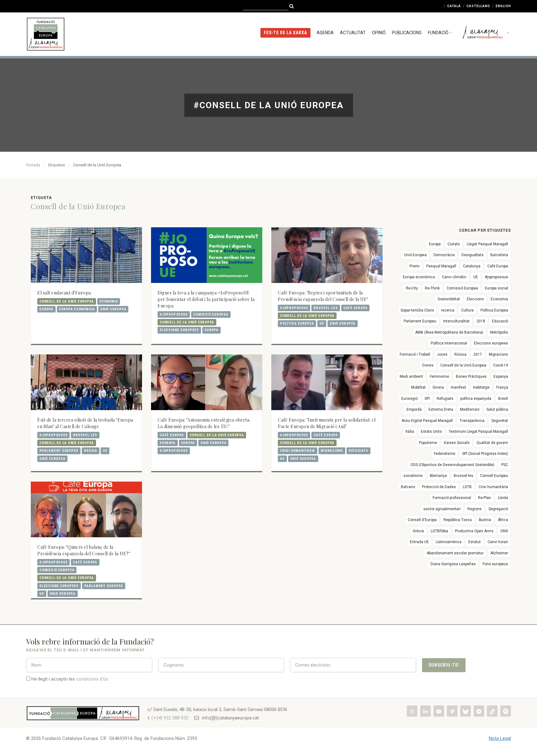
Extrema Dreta (441, 409)
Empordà (414, 409)
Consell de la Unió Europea (66, 301)
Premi (415, 266)
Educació (500, 321)
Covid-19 (500, 365)
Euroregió (409, 398)
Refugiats (358, 451)
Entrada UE (419, 542)
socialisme (413, 476)
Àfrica (503, 520)
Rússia (90, 451)
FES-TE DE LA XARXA (285, 32)
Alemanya (438, 476)
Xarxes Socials (457, 443)
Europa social (496, 288)
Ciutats (454, 244)
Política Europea (297, 323)
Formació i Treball (415, 354)
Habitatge (481, 387)
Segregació (498, 509)
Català (454, 6)
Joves (442, 354)
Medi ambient (411, 376)
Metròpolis (499, 332)
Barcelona (499, 255)
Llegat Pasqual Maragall (487, 244)
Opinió (379, 32)
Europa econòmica (77, 309)
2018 (480, 321)
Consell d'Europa (422, 520)
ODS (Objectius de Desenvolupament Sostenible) (452, 465)
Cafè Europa (355, 308)
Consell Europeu (494, 476)
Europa (46, 309)
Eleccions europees (179, 330)
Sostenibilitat (449, 299)
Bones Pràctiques (471, 376)
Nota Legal (500, 738)
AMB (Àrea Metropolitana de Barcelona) (449, 332)
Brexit (503, 398)
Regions (474, 509)
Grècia (418, 531)
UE (321, 323)
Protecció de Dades (439, 487)
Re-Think (432, 288)
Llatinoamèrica (448, 542)
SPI (427, 398)
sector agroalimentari (442, 509)
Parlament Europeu (58, 451)
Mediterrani (470, 409)
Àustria (485, 520)
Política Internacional (449, 343)
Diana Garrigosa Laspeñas (453, 564)
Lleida (503, 498)
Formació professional (452, 498)
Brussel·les (325, 308)
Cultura (467, 310)
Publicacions (407, 32)
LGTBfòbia (439, 531)
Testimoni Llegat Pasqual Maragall (478, 431)
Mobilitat (418, 387)
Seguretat (499, 420)
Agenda (325, 32)
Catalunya (471, 266)
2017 (477, 354)
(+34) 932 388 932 (169, 718)
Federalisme (444, 453)
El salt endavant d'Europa (64, 293)
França (502, 387)
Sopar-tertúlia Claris (417, 310)
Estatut (474, 542)
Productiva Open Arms (474, 531)
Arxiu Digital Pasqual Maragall (427, 420)
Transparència (472, 420)
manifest (458, 387)
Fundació (438, 32)
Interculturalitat (456, 321)
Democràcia (444, 255)
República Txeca (457, 520)
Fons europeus (495, 564)
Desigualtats (472, 255)
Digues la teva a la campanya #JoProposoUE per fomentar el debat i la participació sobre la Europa (206, 299)
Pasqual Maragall (441, 266)
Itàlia (410, 431)
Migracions (332, 451)
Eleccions (475, 299)
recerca (447, 310)
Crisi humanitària (297, 451)
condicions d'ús (92, 679)
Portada (33, 165)
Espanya (167, 443)
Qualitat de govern (492, 443)
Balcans (408, 487)
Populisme (428, 443)
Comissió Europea (210, 314)
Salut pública (497, 409)
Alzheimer (499, 553)
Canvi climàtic (454, 277)
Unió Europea (113, 309)
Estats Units (431, 431)
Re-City (412, 288)
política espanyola (475, 398)
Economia (108, 301)
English (503, 6)
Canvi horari (498, 542)
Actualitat (353, 32)
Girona (438, 387)
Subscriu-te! (444, 665)
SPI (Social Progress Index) (485, 453)
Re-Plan (484, 498)
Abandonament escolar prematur (455, 553)
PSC (504, 465)
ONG (504, 531)
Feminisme (439, 376)
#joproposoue (174, 314)
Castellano (478, 6)
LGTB (467, 487)
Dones (428, 365)
